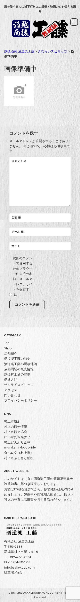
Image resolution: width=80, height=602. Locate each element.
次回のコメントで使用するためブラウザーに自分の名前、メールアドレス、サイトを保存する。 (22, 276)
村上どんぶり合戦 (17, 442)
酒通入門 (10, 380)
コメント (19, 161)
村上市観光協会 (15, 432)
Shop (8, 348)
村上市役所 (12, 421)
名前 (16, 217)
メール (17, 231)
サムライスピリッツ (19, 385)
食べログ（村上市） (19, 453)
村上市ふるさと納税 (19, 458)
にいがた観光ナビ (17, 437)
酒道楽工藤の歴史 (17, 359)
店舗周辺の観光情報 (19, 369)
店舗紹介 (10, 354)
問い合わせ (12, 395)
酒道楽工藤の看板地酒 (20, 364)
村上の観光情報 (15, 427)
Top (6, 343)
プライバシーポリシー (20, 400)
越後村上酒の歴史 (17, 374)
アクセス (10, 390)
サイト (15, 246)
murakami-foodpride (20, 447)
